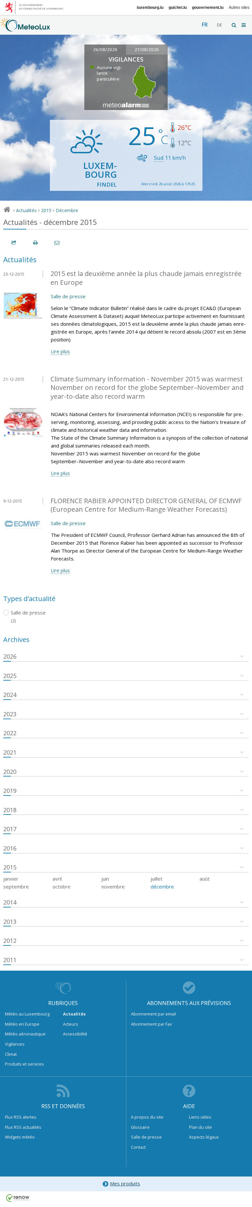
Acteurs (70, 1024)
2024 (9, 695)
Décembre (67, 210)
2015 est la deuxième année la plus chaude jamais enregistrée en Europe (146, 278)
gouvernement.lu (207, 7)
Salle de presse (68, 296)
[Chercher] (234, 25)
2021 (9, 752)
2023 (9, 714)
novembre (113, 886)
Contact (138, 1147)
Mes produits (125, 1183)
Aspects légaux (204, 1137)
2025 (9, 676)
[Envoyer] (57, 243)
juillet (156, 878)
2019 (9, 791)
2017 (9, 829)
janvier (10, 878)
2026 (9, 656)
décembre (162, 886)
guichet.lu (178, 7)
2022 (9, 733)
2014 (9, 902)
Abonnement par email (153, 1014)
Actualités (26, 210)
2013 (9, 921)
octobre (61, 886)
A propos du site (147, 1117)
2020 (9, 772)
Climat (11, 1054)
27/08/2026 (147, 49)
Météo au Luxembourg (27, 1014)
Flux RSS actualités (23, 1127)
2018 (9, 810)
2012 (9, 940)
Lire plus (60, 351)
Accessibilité (75, 1034)
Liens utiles (200, 1117)
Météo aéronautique (25, 1034)
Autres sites (239, 7)
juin (105, 878)
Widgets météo (20, 1137)
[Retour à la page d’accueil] (25, 28)
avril (57, 878)
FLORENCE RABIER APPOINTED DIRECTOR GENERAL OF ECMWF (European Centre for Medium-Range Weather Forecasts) (146, 505)
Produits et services (24, 1064)
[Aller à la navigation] (244, 25)
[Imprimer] (36, 243)
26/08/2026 (105, 49)
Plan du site (200, 1127)
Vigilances (15, 1044)
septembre (16, 886)
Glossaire (140, 1127)
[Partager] (14, 243)
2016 (9, 848)
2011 (9, 960)
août (205, 878)
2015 (46, 210)
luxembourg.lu (150, 7)
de (219, 25)
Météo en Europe (22, 1024)
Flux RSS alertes (20, 1117)
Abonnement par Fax (151, 1024)
